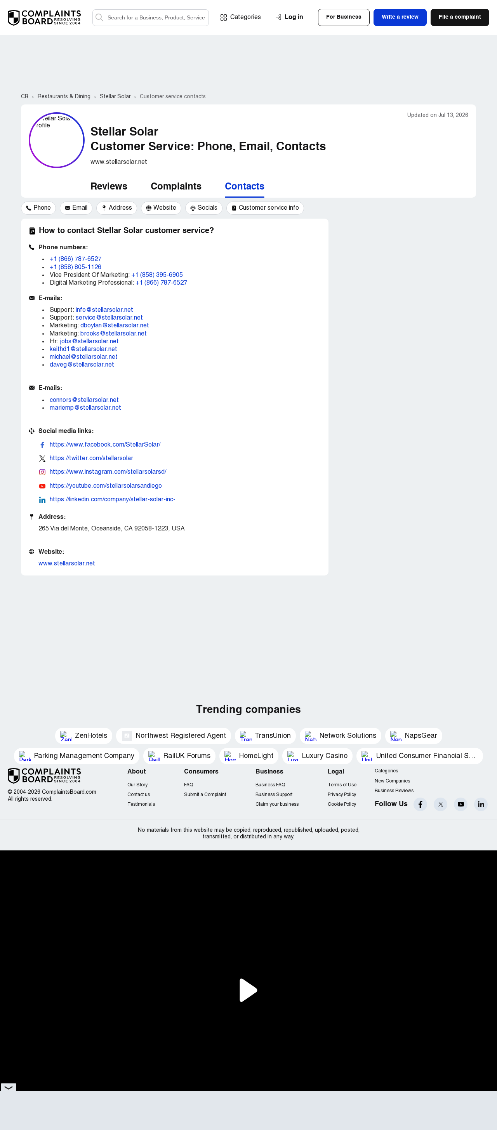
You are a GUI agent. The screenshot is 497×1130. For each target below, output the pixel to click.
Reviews (108, 187)
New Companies (392, 781)
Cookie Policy (342, 804)
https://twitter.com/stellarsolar (91, 458)
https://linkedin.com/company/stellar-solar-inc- (113, 499)
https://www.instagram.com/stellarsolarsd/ (108, 472)
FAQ (188, 785)
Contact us (138, 795)
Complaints (176, 187)
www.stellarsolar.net (66, 564)
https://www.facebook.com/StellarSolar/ (105, 445)
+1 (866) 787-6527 (75, 259)
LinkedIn (481, 804)
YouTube (460, 804)
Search (99, 18)
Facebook (420, 804)
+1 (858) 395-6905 (157, 275)
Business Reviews (394, 791)
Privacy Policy (342, 795)
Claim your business (277, 804)
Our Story (137, 785)
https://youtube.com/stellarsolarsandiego (106, 486)
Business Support (273, 795)
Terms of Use (342, 785)
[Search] (150, 17)
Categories (245, 17)
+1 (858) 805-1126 (75, 267)
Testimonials (141, 804)
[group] (38, 208)
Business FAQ (270, 785)
